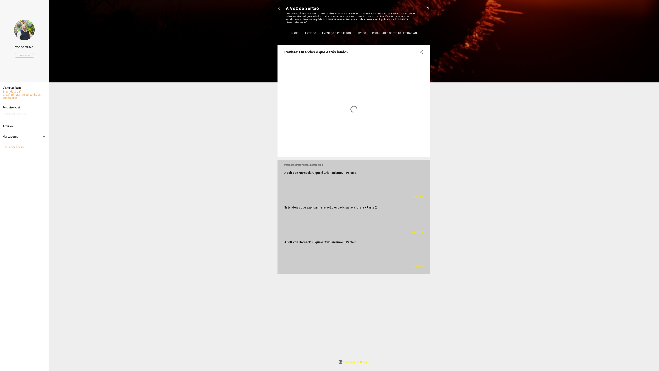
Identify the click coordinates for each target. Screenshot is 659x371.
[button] (421, 52)
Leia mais (417, 196)
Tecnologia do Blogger (356, 362)
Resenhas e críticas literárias (394, 33)
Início (295, 33)
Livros (361, 33)
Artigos (310, 33)
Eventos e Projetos (336, 33)
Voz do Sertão (24, 47)
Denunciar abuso (13, 147)
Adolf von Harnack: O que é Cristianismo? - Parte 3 (320, 242)
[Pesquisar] (428, 9)
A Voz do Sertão (302, 8)
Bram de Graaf (12, 91)
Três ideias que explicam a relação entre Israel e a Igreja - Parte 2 (330, 207)
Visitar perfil (24, 55)
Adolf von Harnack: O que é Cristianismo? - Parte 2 (320, 173)
